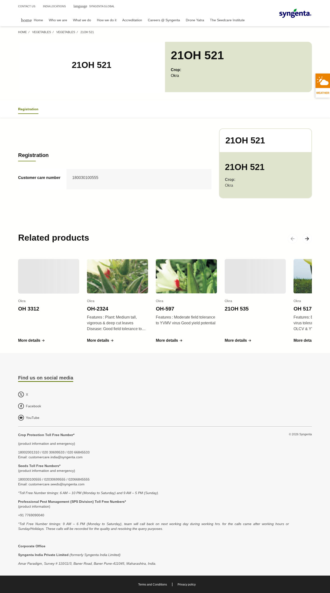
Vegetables (41, 32)
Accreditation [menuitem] (132, 20)
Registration (28, 109)
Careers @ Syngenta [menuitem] (164, 20)
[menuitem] (32, 20)
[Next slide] (307, 239)
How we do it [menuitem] (106, 20)
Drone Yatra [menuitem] (195, 20)
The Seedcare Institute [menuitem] (227, 20)
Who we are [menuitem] (58, 20)
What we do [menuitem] (82, 20)
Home (22, 32)
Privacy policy (187, 584)
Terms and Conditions (152, 584)
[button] (31, 340)
